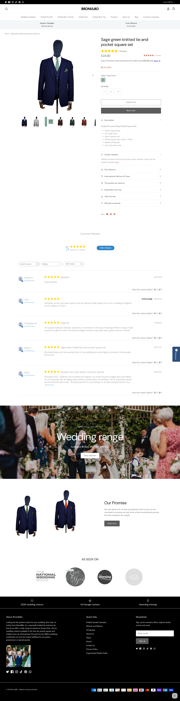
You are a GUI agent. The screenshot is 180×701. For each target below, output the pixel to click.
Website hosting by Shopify (28, 689)
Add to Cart (131, 102)
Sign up (142, 641)
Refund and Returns (94, 626)
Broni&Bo (107, 67)
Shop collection (90, 455)
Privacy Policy (92, 649)
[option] (57, 75)
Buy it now (130, 110)
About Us (126, 17)
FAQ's (88, 638)
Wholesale (90, 630)
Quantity (104, 86)
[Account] (168, 8)
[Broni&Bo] (90, 9)
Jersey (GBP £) (168, 2)
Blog (136, 17)
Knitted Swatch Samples (96, 622)
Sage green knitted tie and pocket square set (25, 34)
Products (114, 17)
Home (7, 34)
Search (89, 641)
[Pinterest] (19, 2)
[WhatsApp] (23, 2)
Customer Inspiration (151, 17)
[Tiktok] (16, 2)
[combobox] (51, 264)
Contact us (90, 645)
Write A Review (105, 248)
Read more (49, 385)
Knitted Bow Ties (99, 17)
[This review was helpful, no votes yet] (155, 289)
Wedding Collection (28, 17)
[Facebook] (9, 2)
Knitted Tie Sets (47, 17)
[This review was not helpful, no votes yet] (159, 289)
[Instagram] (13, 2)
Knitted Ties (83, 17)
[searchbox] (26, 264)
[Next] (93, 75)
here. (117, 162)
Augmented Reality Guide (96, 653)
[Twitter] (6, 2)
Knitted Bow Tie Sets (66, 17)
